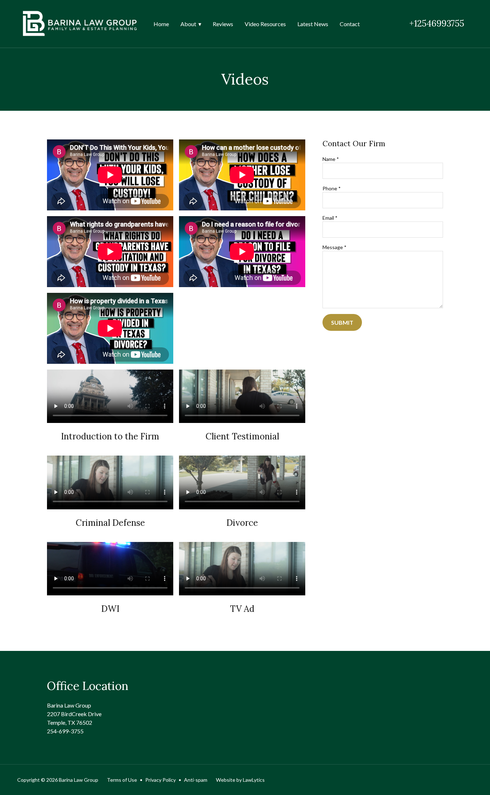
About (188, 23)
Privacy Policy (160, 780)
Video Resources (265, 23)
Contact (350, 23)
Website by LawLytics (240, 780)
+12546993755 (436, 23)
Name (330, 159)
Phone (331, 188)
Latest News (312, 23)
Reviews (223, 23)
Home (161, 23)
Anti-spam (195, 780)
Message (334, 247)
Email (330, 218)
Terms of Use (122, 780)
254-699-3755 (65, 731)
